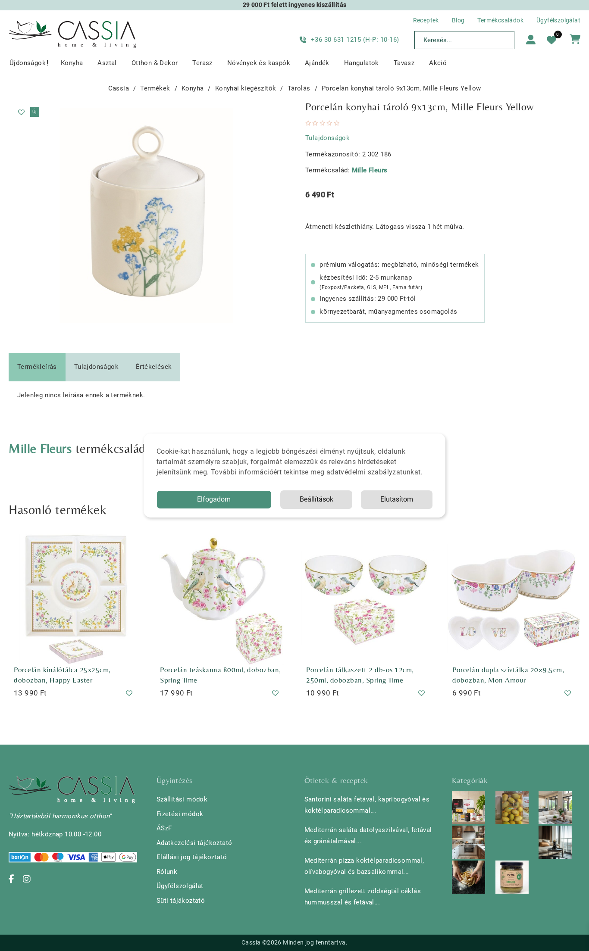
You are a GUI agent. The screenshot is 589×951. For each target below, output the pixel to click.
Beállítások (316, 499)
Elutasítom (396, 499)
